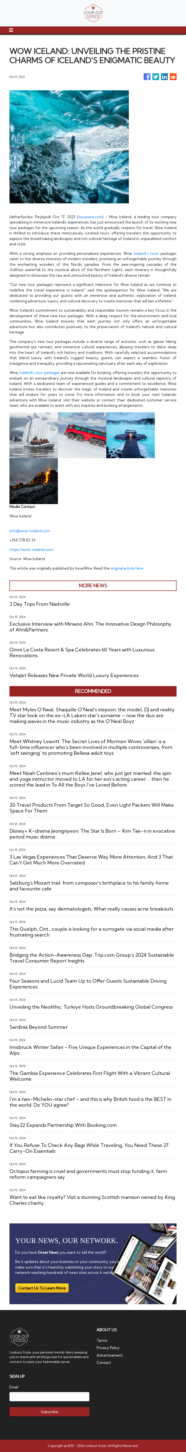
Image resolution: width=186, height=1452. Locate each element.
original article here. (127, 568)
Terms (102, 1340)
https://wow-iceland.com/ (31, 549)
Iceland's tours (146, 253)
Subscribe (49, 1411)
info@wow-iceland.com (29, 531)
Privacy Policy (108, 1347)
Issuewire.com (90, 217)
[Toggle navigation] (11, 30)
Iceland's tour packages (40, 372)
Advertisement (110, 1355)
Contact (104, 1362)
